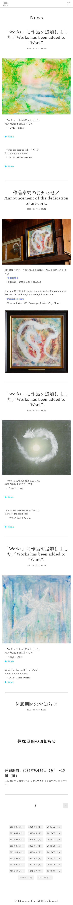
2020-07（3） (35, 871)
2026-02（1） (54, 827)
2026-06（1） (35, 827)
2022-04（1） (35, 859)
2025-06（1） (35, 833)
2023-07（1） (17, 846)
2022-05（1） (17, 859)
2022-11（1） (17, 852)
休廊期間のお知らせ (36, 704)
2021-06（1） (54, 865)
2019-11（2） (26, 877)
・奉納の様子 (12, 278)
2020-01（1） (54, 871)
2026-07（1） (17, 827)
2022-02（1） (17, 865)
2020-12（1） (17, 871)
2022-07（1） (54, 852)
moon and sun (29, 901)
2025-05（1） (54, 833)
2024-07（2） (35, 840)
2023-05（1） (35, 846)
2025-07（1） (17, 833)
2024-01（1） (54, 840)
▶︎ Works (9, 136)
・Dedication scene (14, 299)
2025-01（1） (17, 840)
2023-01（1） (54, 846)
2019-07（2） (45, 877)
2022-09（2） (35, 852)
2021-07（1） (35, 865)
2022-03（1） (54, 859)
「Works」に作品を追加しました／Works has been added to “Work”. (36, 37)
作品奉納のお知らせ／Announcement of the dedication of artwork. (36, 198)
